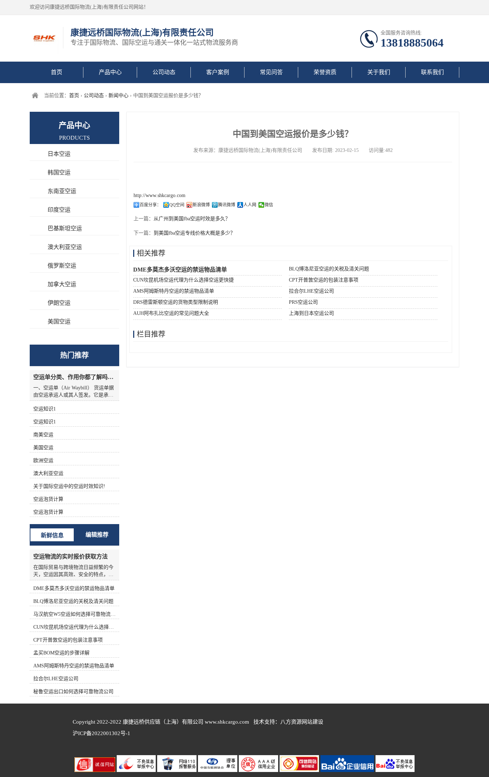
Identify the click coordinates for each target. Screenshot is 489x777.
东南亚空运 (62, 191)
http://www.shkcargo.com (159, 195)
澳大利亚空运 (65, 247)
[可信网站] (300, 770)
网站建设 (312, 722)
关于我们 (378, 72)
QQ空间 (176, 204)
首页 (56, 72)
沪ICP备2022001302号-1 (101, 733)
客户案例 (217, 72)
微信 (269, 204)
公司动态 (163, 72)
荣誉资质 (325, 72)
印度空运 (59, 210)
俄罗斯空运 (62, 266)
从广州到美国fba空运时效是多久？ (192, 218)
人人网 (249, 204)
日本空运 (59, 154)
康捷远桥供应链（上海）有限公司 (163, 722)
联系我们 (432, 72)
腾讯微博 (226, 204)
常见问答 (271, 72)
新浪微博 (201, 204)
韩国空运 (59, 172)
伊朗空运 (59, 303)
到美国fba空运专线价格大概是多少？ (194, 233)
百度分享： (150, 204)
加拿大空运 (62, 284)
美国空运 (59, 321)
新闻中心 (118, 95)
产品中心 (110, 72)
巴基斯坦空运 (65, 228)
